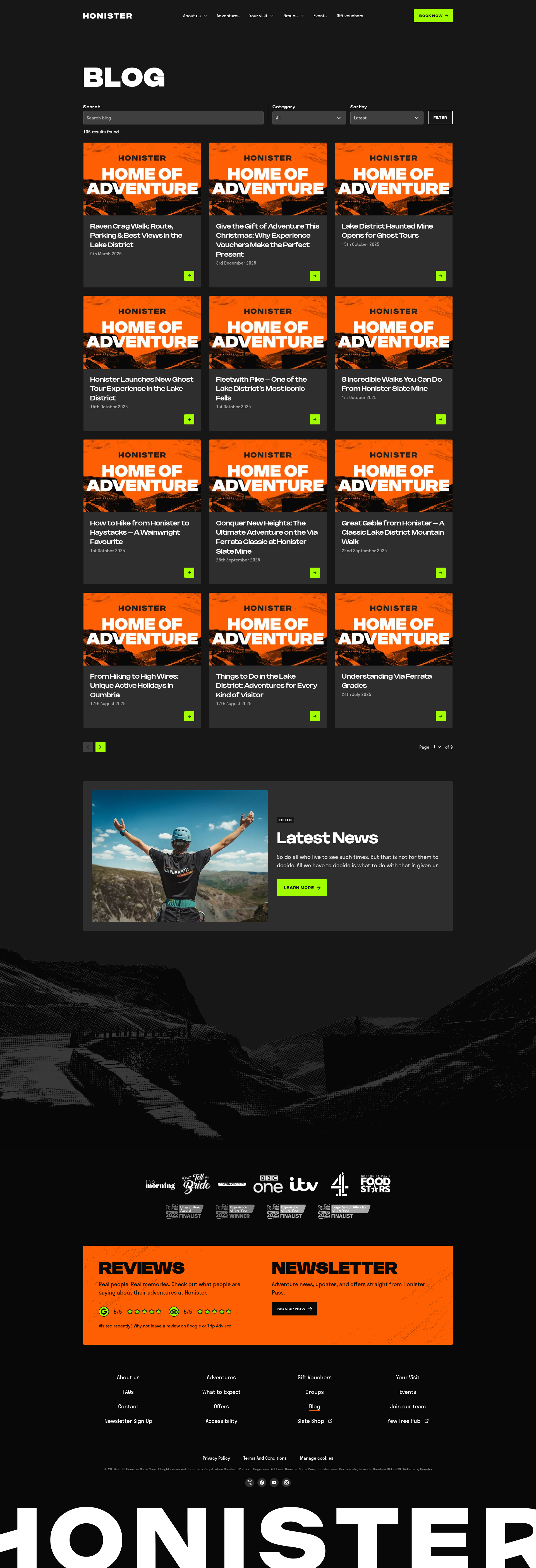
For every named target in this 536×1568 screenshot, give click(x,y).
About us (128, 1377)
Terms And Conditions (265, 1457)
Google (194, 1325)
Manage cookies (316, 1457)
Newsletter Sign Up (128, 1420)
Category (283, 107)
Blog (314, 1406)
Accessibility (221, 1420)
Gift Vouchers (315, 1377)
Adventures (221, 1377)
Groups (314, 1391)
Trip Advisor (218, 1325)
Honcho (426, 1468)
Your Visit (408, 1377)
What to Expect (221, 1391)
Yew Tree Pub (403, 1420)
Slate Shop (310, 1420)
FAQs (128, 1391)
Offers (221, 1406)
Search (91, 107)
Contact (128, 1406)
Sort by (358, 107)
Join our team (408, 1406)
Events (407, 1391)
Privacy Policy (216, 1457)
